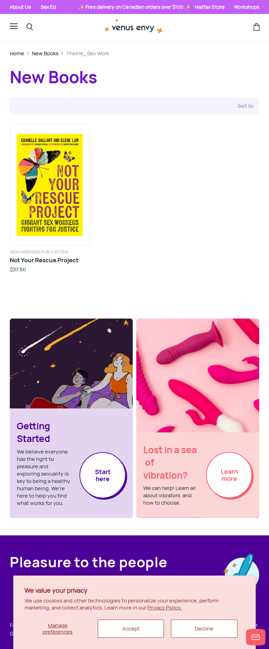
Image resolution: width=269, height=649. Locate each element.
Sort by (245, 106)
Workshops (246, 6)
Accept (131, 628)
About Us (20, 6)
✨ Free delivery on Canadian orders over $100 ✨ (134, 6)
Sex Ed (48, 6)
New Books (45, 53)
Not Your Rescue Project (44, 260)
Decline (204, 628)
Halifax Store (210, 6)
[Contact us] (255, 637)
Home (17, 53)
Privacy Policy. (164, 607)
